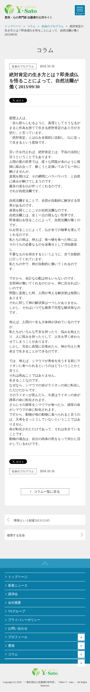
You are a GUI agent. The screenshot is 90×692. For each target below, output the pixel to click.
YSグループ (16, 611)
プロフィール (17, 637)
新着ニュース (17, 585)
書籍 (11, 645)
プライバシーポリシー (24, 620)
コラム (13, 654)
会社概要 (14, 602)
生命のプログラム (23, 66)
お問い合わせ (17, 628)
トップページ (17, 577)
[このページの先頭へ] (45, 563)
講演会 (13, 594)
